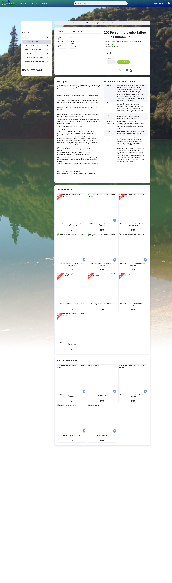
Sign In (158, 3)
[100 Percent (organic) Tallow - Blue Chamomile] (24, 74)
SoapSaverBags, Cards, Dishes (34, 57)
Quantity (109, 58)
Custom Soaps (29, 53)
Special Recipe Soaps (32, 41)
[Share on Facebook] (127, 70)
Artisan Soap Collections (33, 49)
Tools (33, 3)
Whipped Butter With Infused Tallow (34, 62)
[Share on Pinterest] (131, 70)
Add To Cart (123, 62)
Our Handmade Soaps (32, 38)
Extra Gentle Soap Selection (34, 46)
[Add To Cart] (114, 220)
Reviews (44, 3)
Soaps (22, 3)
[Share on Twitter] (124, 70)
